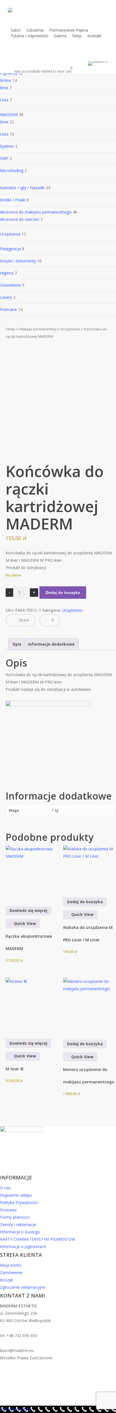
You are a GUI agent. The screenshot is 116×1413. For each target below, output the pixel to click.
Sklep (10, 329)
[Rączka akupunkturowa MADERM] (32, 871)
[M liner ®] (32, 1004)
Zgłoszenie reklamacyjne (22, 1287)
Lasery (6, 297)
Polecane (8, 309)
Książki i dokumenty (18, 261)
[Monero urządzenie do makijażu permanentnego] (89, 1005)
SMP (4, 158)
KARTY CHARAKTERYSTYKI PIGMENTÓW (37, 1239)
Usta (4, 100)
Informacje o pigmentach (23, 1246)
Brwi (4, 87)
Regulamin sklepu (16, 1195)
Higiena (7, 273)
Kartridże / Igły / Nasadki (22, 187)
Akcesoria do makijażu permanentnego (36, 212)
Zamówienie (11, 1272)
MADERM (9, 114)
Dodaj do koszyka (63, 592)
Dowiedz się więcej (28, 910)
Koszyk (6, 1280)
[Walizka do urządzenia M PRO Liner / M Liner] (89, 867)
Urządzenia (10, 234)
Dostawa (8, 1209)
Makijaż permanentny (38, 329)
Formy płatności (15, 1217)
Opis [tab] (16, 644)
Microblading (11, 170)
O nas (5, 1187)
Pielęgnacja (10, 248)
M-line (5, 80)
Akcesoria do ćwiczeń (19, 219)
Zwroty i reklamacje (18, 1224)
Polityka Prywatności (19, 1202)
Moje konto (10, 1265)
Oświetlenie (10, 285)
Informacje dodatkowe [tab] (51, 644)
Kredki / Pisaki (12, 200)
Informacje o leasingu (20, 1232)
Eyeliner (7, 146)
